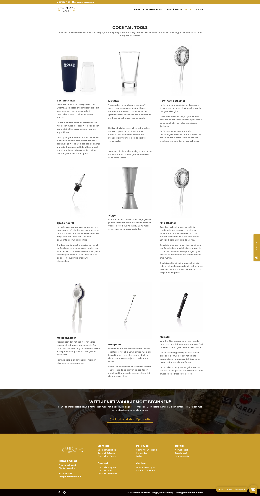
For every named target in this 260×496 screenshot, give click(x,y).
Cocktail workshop (107, 450)
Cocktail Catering (106, 453)
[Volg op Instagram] (64, 492)
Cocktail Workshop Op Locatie (130, 419)
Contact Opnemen (145, 470)
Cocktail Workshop (152, 10)
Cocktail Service (174, 10)
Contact (199, 10)
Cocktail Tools (105, 470)
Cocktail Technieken (108, 473)
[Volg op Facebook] (59, 492)
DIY (186, 10)
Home (137, 10)
